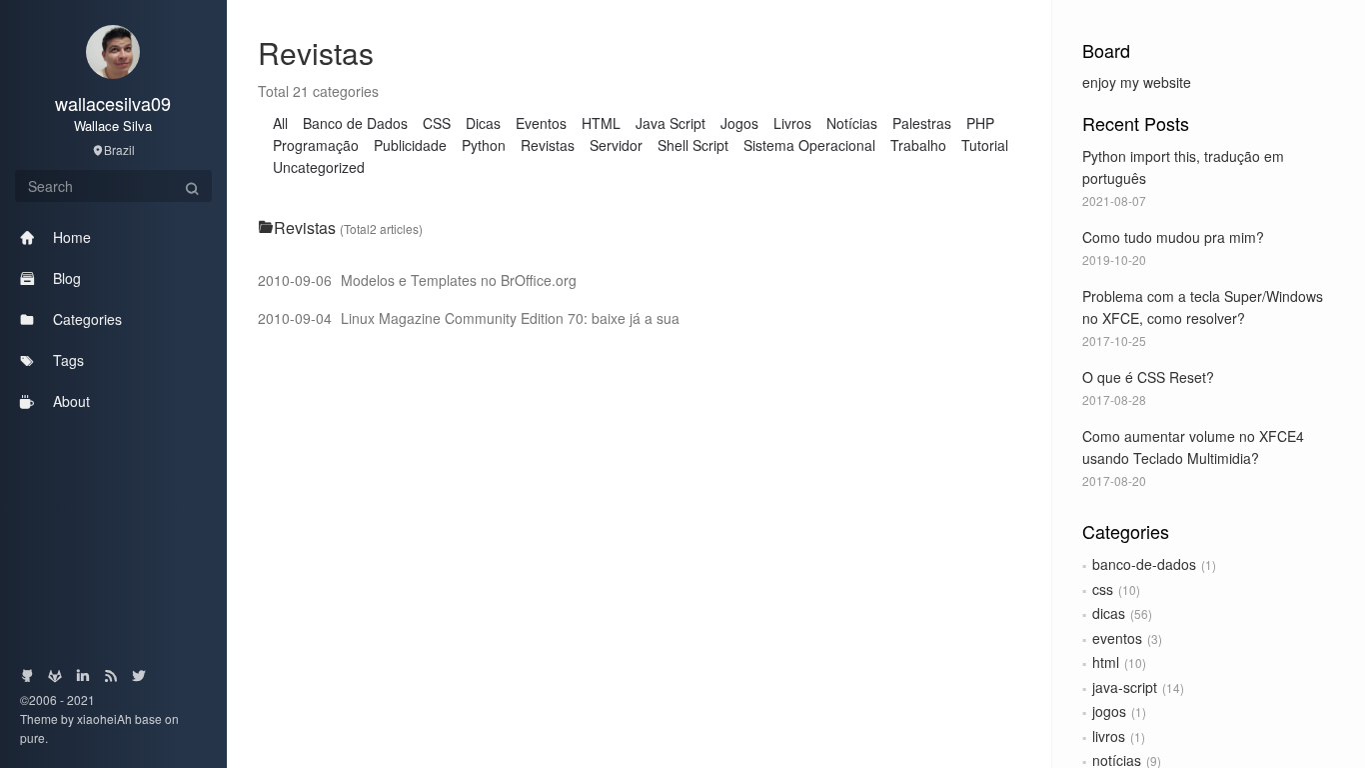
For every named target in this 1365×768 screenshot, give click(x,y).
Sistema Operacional (809, 145)
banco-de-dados (1144, 564)
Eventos (541, 123)
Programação (316, 145)
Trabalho (918, 145)
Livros (792, 123)
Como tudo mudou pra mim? (1173, 237)
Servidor (616, 145)
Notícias (851, 123)
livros (1108, 736)
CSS (437, 123)
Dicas (483, 123)
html (1105, 662)
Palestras (921, 123)
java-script (1124, 687)
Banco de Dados (355, 123)
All (280, 123)
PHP (980, 123)
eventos (1117, 638)
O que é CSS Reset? (1148, 377)
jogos (1109, 711)
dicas (1108, 613)
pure (32, 737)
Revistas (548, 145)
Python (484, 145)
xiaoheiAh (106, 718)
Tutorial (984, 145)
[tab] (639, 228)
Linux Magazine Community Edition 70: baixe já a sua (469, 318)
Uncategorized (319, 167)
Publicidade (410, 145)
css (1102, 589)
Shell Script (693, 145)
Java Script (670, 123)
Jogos (739, 123)
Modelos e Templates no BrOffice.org (417, 280)
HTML (601, 123)
